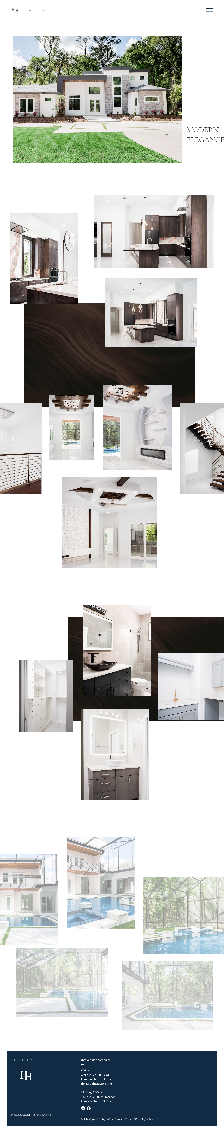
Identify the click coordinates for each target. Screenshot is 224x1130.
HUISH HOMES (26, 1060)
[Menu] (209, 10)
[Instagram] (83, 1108)
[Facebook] (89, 1108)
